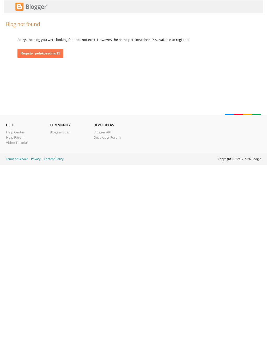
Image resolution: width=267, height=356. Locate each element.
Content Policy (54, 159)
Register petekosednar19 (40, 53)
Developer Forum (107, 137)
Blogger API (102, 132)
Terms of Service (17, 159)
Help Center (15, 132)
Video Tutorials (17, 142)
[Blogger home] (31, 10)
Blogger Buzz (60, 132)
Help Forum (15, 137)
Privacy (36, 159)
